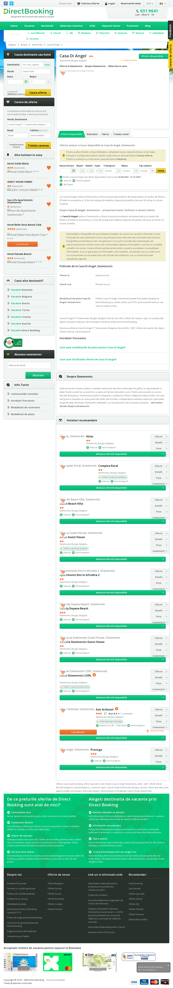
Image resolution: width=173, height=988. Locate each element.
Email (10, 130)
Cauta (161, 170)
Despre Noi (65, 3)
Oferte (158, 436)
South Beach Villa (71, 503)
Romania (21, 289)
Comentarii (159, 483)
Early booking (136, 883)
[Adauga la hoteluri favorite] (63, 73)
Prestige (96, 750)
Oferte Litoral (135, 898)
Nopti (80, 166)
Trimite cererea (38, 145)
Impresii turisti (111, 25)
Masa (125, 166)
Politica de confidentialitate (21, 893)
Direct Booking (28, 11)
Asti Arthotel (105, 709)
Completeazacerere (16, 145)
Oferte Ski (134, 904)
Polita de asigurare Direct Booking (24, 917)
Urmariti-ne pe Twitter (18, 936)
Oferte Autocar (136, 914)
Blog (148, 25)
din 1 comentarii (120, 713)
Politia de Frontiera (97, 895)
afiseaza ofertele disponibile (111, 454)
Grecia (20, 303)
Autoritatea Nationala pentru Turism (106, 927)
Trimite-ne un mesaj (17, 898)
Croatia (21, 316)
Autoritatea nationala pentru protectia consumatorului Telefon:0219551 (102, 886)
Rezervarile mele (131, 3)
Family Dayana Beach (74, 608)
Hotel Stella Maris (18, 163)
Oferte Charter (136, 909)
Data (10, 77)
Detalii (158, 442)
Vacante (29, 25)
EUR (149, 3)
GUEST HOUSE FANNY (19, 181)
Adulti (89, 166)
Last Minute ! (22, 244)
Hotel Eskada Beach (19, 254)
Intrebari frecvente (22, 400)
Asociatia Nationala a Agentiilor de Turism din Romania (105, 902)
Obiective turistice (71, 25)
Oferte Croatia (55, 904)
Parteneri (132, 25)
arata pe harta (130, 60)
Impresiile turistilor (138, 919)
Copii (97, 166)
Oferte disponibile (152, 56)
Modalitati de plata (22, 414)
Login (111, 3)
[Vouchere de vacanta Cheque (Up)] (21, 970)
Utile (92, 25)
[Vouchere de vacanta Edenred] (99, 971)
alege (47, 64)
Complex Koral (108, 466)
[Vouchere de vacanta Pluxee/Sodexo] (57, 970)
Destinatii (47, 25)
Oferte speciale (137, 893)
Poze (158, 448)
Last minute (135, 888)
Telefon (38, 130)
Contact (15, 33)
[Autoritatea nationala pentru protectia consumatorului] (139, 960)
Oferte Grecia (55, 888)
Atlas (89, 436)
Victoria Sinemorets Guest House (82, 642)
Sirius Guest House (72, 537)
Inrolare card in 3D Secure (101, 932)
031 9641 (149, 11)
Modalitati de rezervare (25, 407)
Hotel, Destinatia (17, 119)
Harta (105, 134)
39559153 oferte (16, 94)
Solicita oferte (90, 3)
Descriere (92, 134)
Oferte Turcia (54, 893)
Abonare (38, 375)
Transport (109, 166)
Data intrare (67, 166)
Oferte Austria (55, 909)
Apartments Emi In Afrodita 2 (80, 575)
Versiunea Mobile (55, 979)
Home (14, 25)
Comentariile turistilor (24, 393)
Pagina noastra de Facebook (21, 931)
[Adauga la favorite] (49, 167)
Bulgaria (21, 296)
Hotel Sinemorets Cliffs (75, 675)
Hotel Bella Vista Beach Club (24, 224)
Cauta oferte (38, 92)
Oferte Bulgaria (55, 883)
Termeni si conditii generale (21, 888)
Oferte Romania (56, 898)
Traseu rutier (121, 134)
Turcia (20, 310)
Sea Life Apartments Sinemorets (20, 201)
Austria (21, 323)
